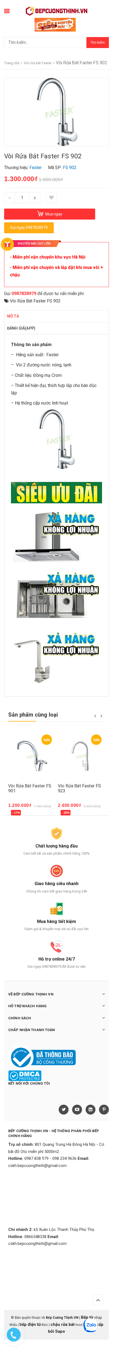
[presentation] (95, 715)
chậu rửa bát (62, 1324)
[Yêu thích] (51, 197)
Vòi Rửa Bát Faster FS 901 (29, 788)
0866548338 (35, 1236)
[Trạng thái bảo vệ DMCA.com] (24, 1075)
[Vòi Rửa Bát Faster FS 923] (81, 756)
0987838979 (24, 293)
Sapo (60, 1331)
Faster (52, 354)
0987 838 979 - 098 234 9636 (50, 1158)
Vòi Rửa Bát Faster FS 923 (79, 788)
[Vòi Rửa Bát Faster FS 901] (31, 756)
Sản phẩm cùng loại (33, 714)
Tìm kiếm (98, 42)
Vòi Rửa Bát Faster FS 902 (35, 301)
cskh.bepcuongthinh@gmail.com (37, 1165)
